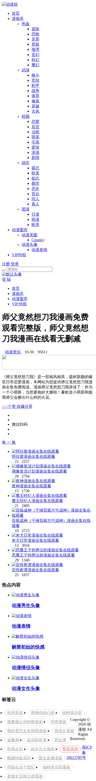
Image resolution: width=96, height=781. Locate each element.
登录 (15, 264)
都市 (35, 183)
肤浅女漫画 (64, 731)
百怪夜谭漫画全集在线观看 (35, 570)
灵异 (35, 39)
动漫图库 (20, 230)
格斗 (35, 75)
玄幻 (35, 55)
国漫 (26, 209)
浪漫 (35, 152)
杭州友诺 (15, 713)
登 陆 (6, 279)
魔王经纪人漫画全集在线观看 (37, 501)
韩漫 (35, 219)
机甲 (35, 85)
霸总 (35, 168)
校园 (26, 116)
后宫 (35, 127)
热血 (26, 24)
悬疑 (35, 44)
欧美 (35, 225)
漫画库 (18, 18)
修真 (35, 101)
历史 (35, 188)
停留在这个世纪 (21, 767)
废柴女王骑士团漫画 (25, 776)
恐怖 (35, 34)
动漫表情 (39, 250)
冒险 (35, 29)
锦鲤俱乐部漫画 (56, 767)
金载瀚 (13, 740)
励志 (35, 178)
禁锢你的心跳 (42, 713)
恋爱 (35, 121)
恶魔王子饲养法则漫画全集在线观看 (43, 555)
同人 (35, 199)
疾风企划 (15, 749)
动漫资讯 (13, 352)
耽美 (35, 173)
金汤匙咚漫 (37, 740)
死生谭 (60, 740)
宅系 (35, 142)
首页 (16, 13)
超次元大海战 (42, 749)
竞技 (35, 80)
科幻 (35, 60)
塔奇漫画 (58, 722)
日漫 (35, 214)
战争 (35, 91)
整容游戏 (70, 749)
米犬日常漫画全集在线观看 (35, 540)
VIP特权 (19, 255)
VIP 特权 (19, 304)
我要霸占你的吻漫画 (25, 722)
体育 (35, 96)
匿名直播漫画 (50, 758)
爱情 (35, 147)
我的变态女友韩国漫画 (27, 731)
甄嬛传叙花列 (19, 758)
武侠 (26, 70)
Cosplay (38, 240)
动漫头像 (29, 244)
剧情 (35, 158)
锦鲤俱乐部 (72, 713)
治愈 (35, 132)
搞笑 (26, 163)
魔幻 (35, 65)
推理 (35, 49)
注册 (6, 264)
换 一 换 (9, 442)
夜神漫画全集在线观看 (31, 486)
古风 (35, 111)
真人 (35, 204)
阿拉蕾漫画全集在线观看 (33, 456)
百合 (35, 194)
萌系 (35, 137)
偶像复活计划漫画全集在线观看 (39, 471)
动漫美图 (29, 235)
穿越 (35, 106)
